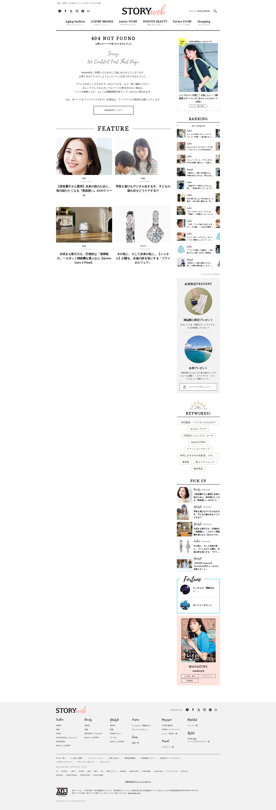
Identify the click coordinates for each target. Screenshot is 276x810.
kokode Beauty (71, 775)
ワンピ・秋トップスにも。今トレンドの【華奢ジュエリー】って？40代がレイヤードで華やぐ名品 (200, 239)
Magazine (167, 720)
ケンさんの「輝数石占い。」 (143, 726)
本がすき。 (185, 771)
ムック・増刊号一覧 (169, 734)
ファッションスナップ (198, 449)
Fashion (60, 720)
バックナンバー (206, 676)
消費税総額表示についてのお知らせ (138, 782)
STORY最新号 (167, 726)
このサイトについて (64, 762)
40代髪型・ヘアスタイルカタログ (198, 422)
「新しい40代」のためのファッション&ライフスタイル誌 (78, 3)
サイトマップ (105, 762)
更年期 (185, 462)
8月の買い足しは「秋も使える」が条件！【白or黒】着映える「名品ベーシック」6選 (200, 201)
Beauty (88, 720)
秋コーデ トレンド (205, 462)
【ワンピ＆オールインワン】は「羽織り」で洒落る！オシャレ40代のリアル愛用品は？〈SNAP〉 (200, 214)
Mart (89, 771)
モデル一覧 (60, 758)
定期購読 (190, 680)
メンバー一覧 (192, 726)
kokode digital (98, 775)
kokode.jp (59, 775)
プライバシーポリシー (85, 762)
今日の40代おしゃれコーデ (66, 738)
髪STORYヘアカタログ (93, 734)
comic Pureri (158, 771)
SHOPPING (60, 742)
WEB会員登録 (129, 758)
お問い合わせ (114, 758)
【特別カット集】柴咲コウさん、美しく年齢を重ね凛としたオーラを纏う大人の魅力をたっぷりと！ (200, 265)
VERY (73, 771)
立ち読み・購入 (189, 676)
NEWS (58, 726)
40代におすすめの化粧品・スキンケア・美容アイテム (199, 455)
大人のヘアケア (198, 429)
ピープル (113, 738)
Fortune (135, 720)
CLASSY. (64, 771)
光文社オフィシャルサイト (170, 758)
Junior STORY (198, 442)
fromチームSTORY (63, 746)
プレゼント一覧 (168, 747)
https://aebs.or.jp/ (134, 793)
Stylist (190, 733)
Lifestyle (114, 720)
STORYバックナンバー (171, 730)
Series (135, 737)
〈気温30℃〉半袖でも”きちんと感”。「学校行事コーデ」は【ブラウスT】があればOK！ (200, 188)
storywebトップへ (113, 110)
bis (102, 771)
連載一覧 (135, 743)
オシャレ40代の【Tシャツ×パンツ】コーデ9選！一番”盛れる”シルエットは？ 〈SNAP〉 (200, 136)
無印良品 (198, 468)
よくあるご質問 (76, 758)
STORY (81, 771)
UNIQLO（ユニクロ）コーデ (198, 435)
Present (165, 741)
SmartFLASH (134, 771)
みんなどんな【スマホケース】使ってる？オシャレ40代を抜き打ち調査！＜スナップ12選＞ (200, 149)
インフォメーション (95, 758)
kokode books (85, 775)
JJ (57, 771)
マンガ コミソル (172, 771)
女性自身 (123, 771)
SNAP (58, 734)
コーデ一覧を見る (197, 106)
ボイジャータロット (202, 605)
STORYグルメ (115, 734)
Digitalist (192, 720)
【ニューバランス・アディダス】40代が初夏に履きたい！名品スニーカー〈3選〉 (200, 162)
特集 (58, 730)
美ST (96, 771)
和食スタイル (111, 771)
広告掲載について (148, 758)
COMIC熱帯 (146, 771)
